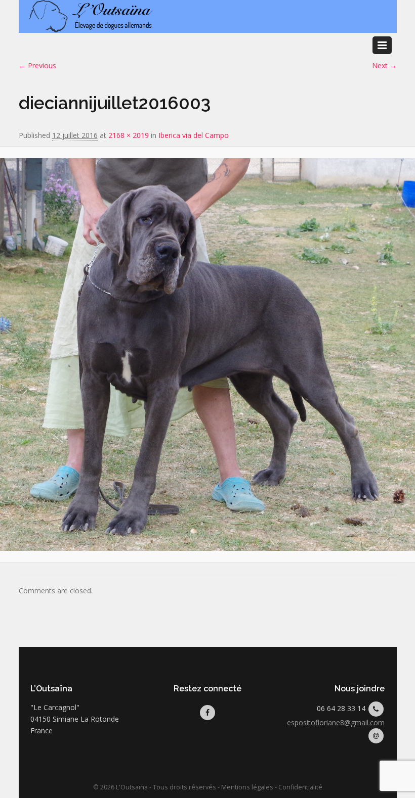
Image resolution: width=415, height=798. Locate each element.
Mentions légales (247, 787)
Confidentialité (300, 787)
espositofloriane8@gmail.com (336, 722)
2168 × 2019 (128, 135)
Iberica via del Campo (193, 135)
